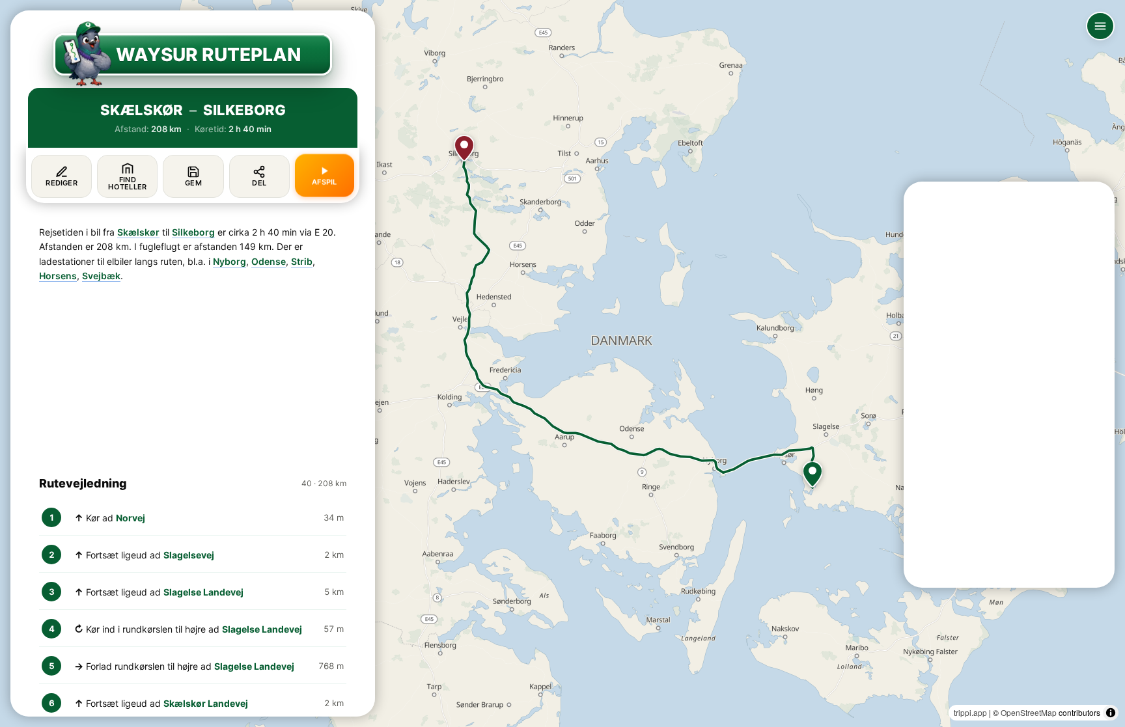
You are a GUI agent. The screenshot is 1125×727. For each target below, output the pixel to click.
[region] (562, 363)
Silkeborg (193, 232)
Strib (301, 261)
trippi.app (970, 712)
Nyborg (229, 261)
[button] (812, 474)
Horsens (58, 275)
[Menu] (1100, 26)
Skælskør (138, 232)
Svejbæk (101, 275)
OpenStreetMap (1029, 712)
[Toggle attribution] (1110, 712)
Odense (268, 261)
